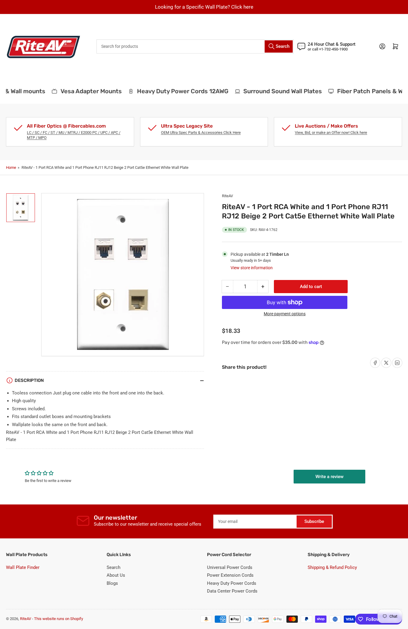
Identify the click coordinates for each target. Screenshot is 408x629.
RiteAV (227, 196)
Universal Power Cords (229, 567)
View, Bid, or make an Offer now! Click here (331, 132)
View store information (252, 267)
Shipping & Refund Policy (332, 567)
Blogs (112, 583)
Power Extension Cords (230, 575)
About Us (116, 575)
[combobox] (195, 46)
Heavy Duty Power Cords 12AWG (178, 91)
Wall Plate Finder (22, 567)
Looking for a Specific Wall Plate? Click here (204, 7)
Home (11, 167)
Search (113, 567)
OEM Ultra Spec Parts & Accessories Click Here (201, 132)
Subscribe (314, 521)
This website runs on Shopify (58, 618)
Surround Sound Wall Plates (279, 91)
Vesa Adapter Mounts (87, 91)
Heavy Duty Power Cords (231, 583)
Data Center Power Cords (232, 591)
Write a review (329, 476)
